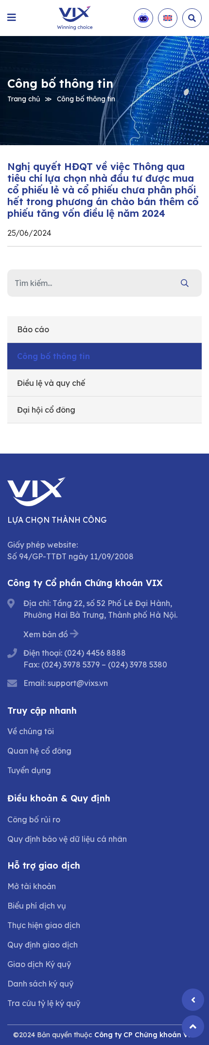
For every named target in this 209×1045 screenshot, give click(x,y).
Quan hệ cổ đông (39, 751)
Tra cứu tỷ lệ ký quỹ (43, 1003)
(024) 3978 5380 (137, 664)
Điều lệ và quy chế (51, 383)
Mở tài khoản (31, 886)
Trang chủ (23, 98)
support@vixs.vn (78, 683)
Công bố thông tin (86, 98)
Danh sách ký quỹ (40, 983)
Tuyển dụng (29, 770)
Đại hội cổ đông (46, 410)
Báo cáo (33, 329)
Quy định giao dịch (42, 945)
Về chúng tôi (30, 731)
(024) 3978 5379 (70, 664)
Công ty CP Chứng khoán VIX (145, 1034)
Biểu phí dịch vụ (36, 906)
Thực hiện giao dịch (43, 925)
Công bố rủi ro (33, 819)
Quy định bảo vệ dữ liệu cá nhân (67, 839)
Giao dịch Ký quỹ (39, 964)
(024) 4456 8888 (95, 653)
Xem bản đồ (45, 634)
